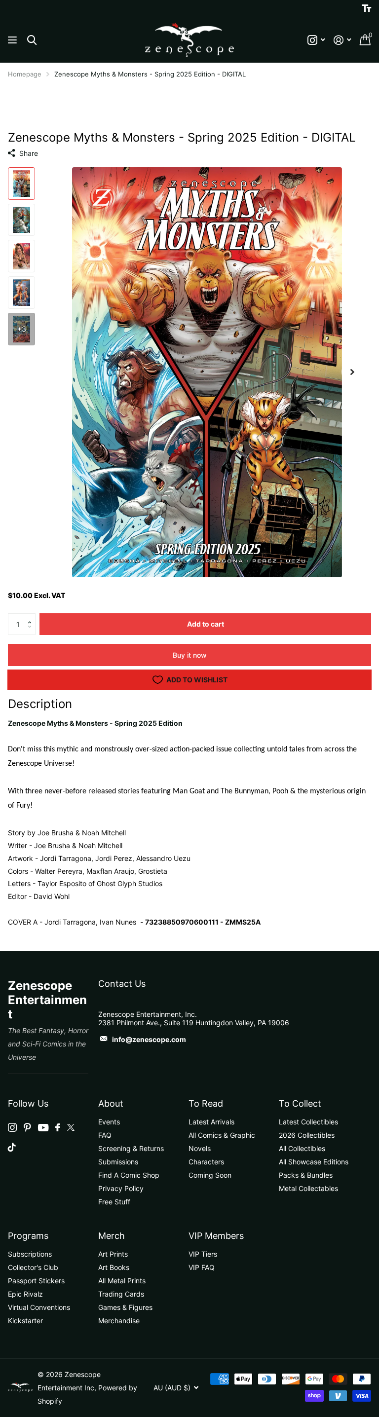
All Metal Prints (122, 1280)
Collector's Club (33, 1267)
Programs (28, 1236)
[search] (32, 40)
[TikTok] (12, 1147)
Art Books (113, 1267)
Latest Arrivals (211, 1122)
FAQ (105, 1135)
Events (109, 1122)
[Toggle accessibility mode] (366, 8)
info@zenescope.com (149, 1039)
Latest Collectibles (308, 1122)
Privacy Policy (121, 1188)
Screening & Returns (131, 1148)
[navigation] (21, 183)
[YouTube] (43, 1127)
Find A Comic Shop (128, 1175)
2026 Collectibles (307, 1135)
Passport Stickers (36, 1280)
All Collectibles (302, 1148)
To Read (206, 1103)
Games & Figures (125, 1307)
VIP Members (216, 1236)
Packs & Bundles (306, 1175)
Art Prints (113, 1254)
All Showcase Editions (313, 1161)
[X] (71, 1127)
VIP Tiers (203, 1254)
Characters (206, 1161)
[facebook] (57, 1127)
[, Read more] (316, 40)
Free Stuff (114, 1201)
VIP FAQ (202, 1267)
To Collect (300, 1103)
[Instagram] (12, 1127)
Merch (111, 1236)
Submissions (118, 1161)
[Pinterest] (27, 1127)
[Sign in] (342, 40)
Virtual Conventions (39, 1307)
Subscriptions (30, 1254)
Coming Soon (210, 1175)
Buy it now (190, 655)
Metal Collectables (308, 1188)
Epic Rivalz (25, 1294)
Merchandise (119, 1320)
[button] (31, 616)
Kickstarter (25, 1320)
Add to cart (205, 624)
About (110, 1103)
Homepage (24, 74)
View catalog (13, 40)
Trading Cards (121, 1294)
